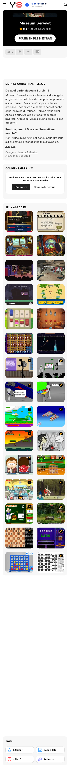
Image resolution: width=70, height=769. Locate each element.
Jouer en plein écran (35, 38)
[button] (10, 146)
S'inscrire (21, 187)
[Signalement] (28, 52)
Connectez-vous (44, 187)
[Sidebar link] (4, 4)
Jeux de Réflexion (28, 152)
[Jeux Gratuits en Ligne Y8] (16, 5)
